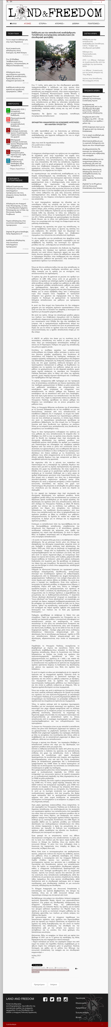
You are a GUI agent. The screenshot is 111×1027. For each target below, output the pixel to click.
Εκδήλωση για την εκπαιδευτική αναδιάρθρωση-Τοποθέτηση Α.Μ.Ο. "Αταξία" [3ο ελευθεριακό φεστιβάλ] (93, 43)
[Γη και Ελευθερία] (55, 12)
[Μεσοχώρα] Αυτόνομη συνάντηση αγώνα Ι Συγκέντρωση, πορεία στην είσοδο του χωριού (19, 133)
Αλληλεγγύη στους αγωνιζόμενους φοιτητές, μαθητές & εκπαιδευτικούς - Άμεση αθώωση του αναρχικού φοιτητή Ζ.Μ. (16, 76)
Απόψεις (59, 23)
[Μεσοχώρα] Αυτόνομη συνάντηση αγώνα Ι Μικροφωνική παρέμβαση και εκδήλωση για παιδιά (19, 144)
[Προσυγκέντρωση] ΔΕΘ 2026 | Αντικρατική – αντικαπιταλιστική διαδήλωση (18, 122)
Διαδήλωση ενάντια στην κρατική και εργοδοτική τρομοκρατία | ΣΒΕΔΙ (15, 89)
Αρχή (14, 24)
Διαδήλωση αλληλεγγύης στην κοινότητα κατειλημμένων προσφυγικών (15, 243)
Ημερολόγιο (81, 1008)
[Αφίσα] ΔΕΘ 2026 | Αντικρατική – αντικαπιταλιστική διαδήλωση (18, 112)
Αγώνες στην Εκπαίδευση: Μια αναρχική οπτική (92, 79)
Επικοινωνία (81, 1003)
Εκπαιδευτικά (52, 970)
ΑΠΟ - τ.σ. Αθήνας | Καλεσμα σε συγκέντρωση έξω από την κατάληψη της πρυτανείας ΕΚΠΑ (94, 63)
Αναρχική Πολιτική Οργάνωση (39, 970)
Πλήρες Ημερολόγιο (17, 169)
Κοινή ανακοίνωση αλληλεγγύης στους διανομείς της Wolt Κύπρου (16, 50)
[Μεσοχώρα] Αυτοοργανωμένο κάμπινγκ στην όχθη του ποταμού (18, 154)
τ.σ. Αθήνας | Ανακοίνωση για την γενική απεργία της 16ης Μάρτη (93, 72)
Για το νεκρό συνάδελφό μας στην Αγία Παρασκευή (17, 40)
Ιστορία (42, 23)
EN (11, 1)
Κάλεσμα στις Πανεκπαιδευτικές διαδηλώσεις (89, 54)
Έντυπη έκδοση (82, 1012)
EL (8, 1)
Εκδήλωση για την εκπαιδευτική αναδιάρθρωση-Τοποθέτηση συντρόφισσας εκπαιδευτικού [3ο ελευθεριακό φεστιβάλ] (54, 34)
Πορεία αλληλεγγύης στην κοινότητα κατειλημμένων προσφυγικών (16, 223)
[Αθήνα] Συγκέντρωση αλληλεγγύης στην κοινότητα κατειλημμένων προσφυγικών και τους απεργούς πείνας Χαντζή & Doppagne (17, 191)
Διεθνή (75, 23)
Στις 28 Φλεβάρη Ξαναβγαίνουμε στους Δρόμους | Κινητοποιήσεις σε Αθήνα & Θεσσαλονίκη (17, 62)
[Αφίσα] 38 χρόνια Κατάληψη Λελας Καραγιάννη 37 (17, 233)
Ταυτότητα (80, 998)
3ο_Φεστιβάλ (35, 972)
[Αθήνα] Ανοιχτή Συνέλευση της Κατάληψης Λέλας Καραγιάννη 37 (17, 162)
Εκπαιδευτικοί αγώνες (62, 970)
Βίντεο (78, 1017)
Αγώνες (27, 23)
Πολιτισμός (93, 23)
